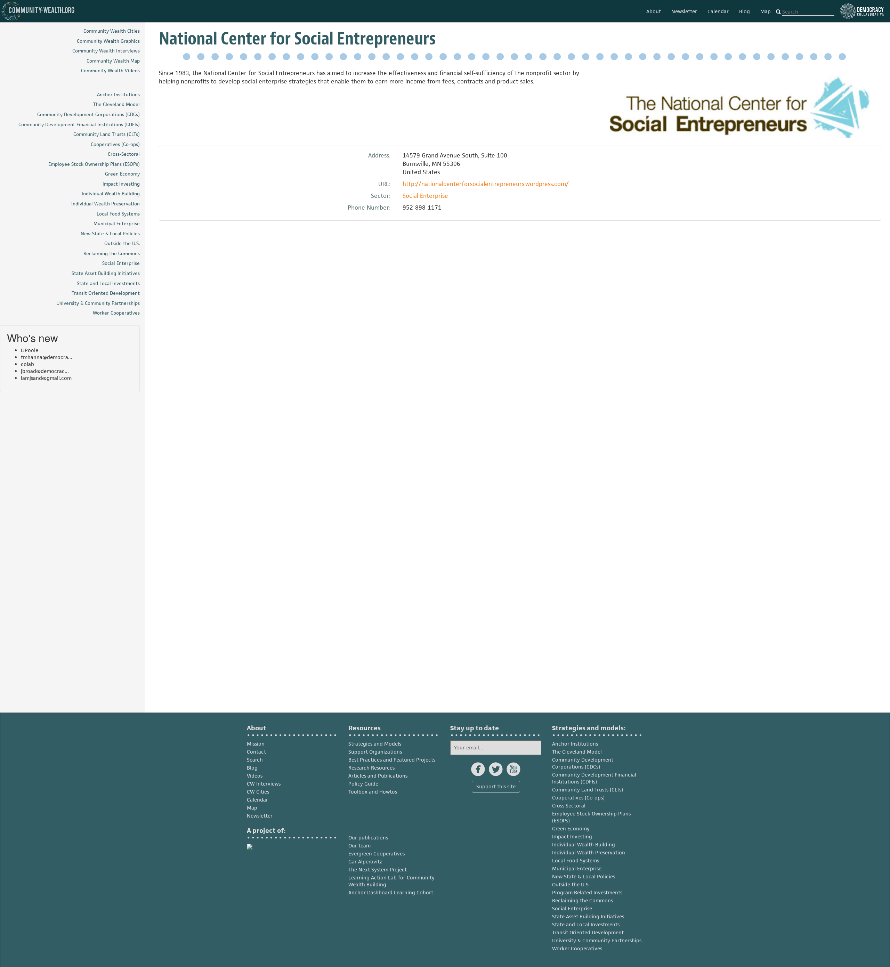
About (653, 11)
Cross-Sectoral (568, 805)
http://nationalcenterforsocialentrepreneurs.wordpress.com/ (486, 184)
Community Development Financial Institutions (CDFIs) (594, 778)
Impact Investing (572, 836)
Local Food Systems (575, 860)
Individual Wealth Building (583, 844)
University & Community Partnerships (596, 940)
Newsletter (684, 11)
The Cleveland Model (577, 751)
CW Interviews (264, 783)
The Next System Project (377, 869)
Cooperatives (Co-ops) (578, 797)
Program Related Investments (587, 892)
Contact (256, 751)
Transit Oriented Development (588, 932)
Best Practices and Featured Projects (391, 759)
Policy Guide (363, 783)
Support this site (496, 786)
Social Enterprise (425, 196)
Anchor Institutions (575, 743)
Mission (256, 743)
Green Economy (571, 828)
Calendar (718, 11)
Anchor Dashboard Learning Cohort (390, 892)
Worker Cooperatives (577, 948)
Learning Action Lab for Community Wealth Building (391, 881)
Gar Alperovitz (365, 861)
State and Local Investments (586, 924)
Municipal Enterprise (576, 868)
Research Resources (371, 767)
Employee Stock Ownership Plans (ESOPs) (591, 817)
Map (765, 11)
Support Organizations (375, 751)
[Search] (778, 12)
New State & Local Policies (583, 876)
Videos (254, 775)
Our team (359, 845)
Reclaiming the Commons (582, 900)
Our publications (368, 837)
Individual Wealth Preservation (588, 852)
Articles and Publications (377, 775)
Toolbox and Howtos (372, 791)
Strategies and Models (374, 743)
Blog (744, 11)
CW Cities (258, 791)
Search (255, 759)
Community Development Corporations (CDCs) (582, 763)
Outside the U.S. (571, 884)
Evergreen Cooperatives (376, 853)
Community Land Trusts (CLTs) (587, 789)
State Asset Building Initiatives (588, 916)
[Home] (38, 11)
